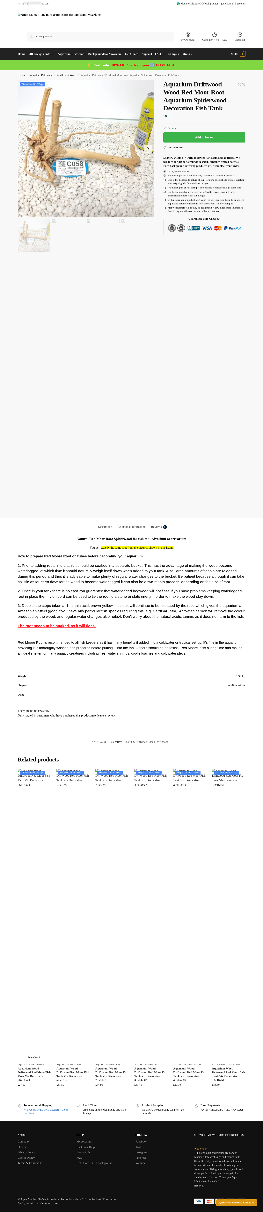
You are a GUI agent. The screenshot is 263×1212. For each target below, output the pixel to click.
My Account (187, 39)
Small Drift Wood (66, 75)
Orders (22, 1147)
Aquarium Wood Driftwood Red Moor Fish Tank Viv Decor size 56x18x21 (34, 1074)
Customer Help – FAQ (214, 39)
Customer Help (86, 1147)
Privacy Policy (26, 1152)
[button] (238, 54)
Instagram (141, 1152)
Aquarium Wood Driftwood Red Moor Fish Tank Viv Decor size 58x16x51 (228, 1074)
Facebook (141, 1141)
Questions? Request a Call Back (236, 1202)
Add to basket (204, 137)
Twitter (139, 1147)
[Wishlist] (45, 774)
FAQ (79, 1157)
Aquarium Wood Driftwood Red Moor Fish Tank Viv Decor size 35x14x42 (150, 1074)
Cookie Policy (26, 1157)
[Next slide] (148, 149)
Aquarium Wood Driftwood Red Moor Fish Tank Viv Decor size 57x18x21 (72, 1074)
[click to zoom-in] (86, 148)
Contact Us (83, 1152)
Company (24, 1141)
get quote (226, 3)
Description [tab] (105, 526)
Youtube (140, 1162)
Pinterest (140, 1157)
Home (22, 75)
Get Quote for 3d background (95, 1162)
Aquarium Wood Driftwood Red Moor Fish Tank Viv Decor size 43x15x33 (189, 1074)
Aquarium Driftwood (41, 75)
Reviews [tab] (158, 526)
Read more (34, 1092)
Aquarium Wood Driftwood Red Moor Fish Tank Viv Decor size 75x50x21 (111, 1074)
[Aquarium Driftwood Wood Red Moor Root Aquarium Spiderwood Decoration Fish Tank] (239, 85)
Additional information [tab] (132, 526)
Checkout (240, 39)
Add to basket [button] (73, 1092)
